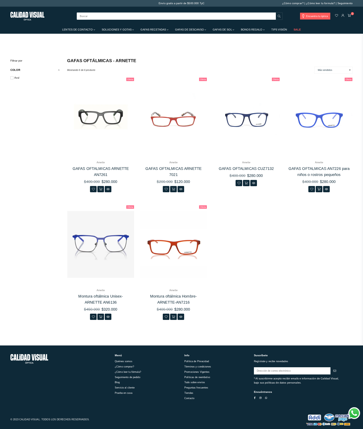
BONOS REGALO (252, 29)
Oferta (130, 79)
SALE (297, 29)
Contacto (189, 398)
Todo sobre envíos (194, 382)
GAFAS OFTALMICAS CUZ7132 (246, 168)
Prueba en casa (123, 392)
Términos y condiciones (197, 366)
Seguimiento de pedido (127, 377)
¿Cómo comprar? (293, 3)
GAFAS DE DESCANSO (190, 29)
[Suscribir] (334, 370)
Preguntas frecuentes (196, 387)
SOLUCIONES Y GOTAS (117, 29)
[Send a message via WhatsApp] (354, 413)
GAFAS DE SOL (223, 29)
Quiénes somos (123, 361)
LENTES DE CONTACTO (77, 29)
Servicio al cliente (125, 387)
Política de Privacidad (196, 361)
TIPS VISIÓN (279, 29)
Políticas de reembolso (197, 377)
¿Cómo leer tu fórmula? (128, 371)
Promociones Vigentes (197, 371)
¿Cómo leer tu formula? (320, 3)
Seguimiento (345, 3)
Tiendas (188, 392)
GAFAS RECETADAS (153, 29)
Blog (117, 382)
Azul (16, 77)
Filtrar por (16, 60)
